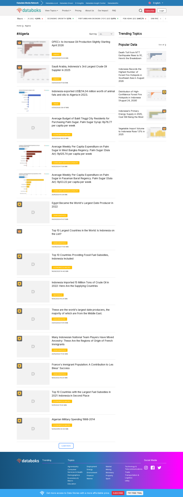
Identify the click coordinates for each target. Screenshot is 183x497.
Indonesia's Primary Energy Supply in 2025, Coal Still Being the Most (131, 114)
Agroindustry (59, 319)
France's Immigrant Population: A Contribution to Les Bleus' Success (82, 366)
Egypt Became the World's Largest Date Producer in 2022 (82, 204)
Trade (55, 104)
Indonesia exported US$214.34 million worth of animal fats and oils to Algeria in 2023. (83, 93)
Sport (108, 478)
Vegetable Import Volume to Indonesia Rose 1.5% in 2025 (132, 131)
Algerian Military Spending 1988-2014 (73, 419)
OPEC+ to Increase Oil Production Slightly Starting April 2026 (81, 43)
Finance (90, 475)
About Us (89, 10)
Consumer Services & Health (65, 163)
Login (161, 11)
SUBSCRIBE (118, 493)
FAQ (114, 10)
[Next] (165, 18)
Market (109, 466)
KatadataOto (113, 3)
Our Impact (103, 10)
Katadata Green (66, 3)
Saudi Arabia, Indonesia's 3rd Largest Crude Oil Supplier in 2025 (79, 68)
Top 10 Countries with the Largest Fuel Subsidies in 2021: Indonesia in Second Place (81, 393)
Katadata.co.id (52, 3)
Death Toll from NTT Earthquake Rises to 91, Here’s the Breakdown (130, 55)
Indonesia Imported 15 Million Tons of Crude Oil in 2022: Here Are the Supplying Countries (80, 284)
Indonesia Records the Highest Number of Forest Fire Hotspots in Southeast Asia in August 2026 (131, 75)
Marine (90, 478)
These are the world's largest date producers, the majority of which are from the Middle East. (81, 311)
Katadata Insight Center (96, 3)
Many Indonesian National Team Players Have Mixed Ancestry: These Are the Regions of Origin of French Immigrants (83, 341)
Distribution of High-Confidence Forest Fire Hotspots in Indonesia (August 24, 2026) (130, 96)
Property (109, 475)
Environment (92, 472)
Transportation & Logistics (132, 476)
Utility (127, 481)
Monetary (110, 472)
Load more (66, 446)
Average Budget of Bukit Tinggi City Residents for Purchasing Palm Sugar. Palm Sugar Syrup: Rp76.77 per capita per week (82, 122)
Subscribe (149, 11)
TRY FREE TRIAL (135, 493)
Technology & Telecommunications (133, 467)
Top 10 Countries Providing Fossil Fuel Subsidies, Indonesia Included (80, 256)
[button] (155, 3)
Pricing (78, 10)
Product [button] (65, 10)
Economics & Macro (61, 135)
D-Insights (79, 3)
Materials (57, 295)
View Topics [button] (50, 10)
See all (161, 45)
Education (72, 484)
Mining (108, 469)
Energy (56, 54)
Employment (92, 466)
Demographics (59, 215)
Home (19, 26)
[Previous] (160, 18)
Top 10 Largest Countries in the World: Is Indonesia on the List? (83, 232)
